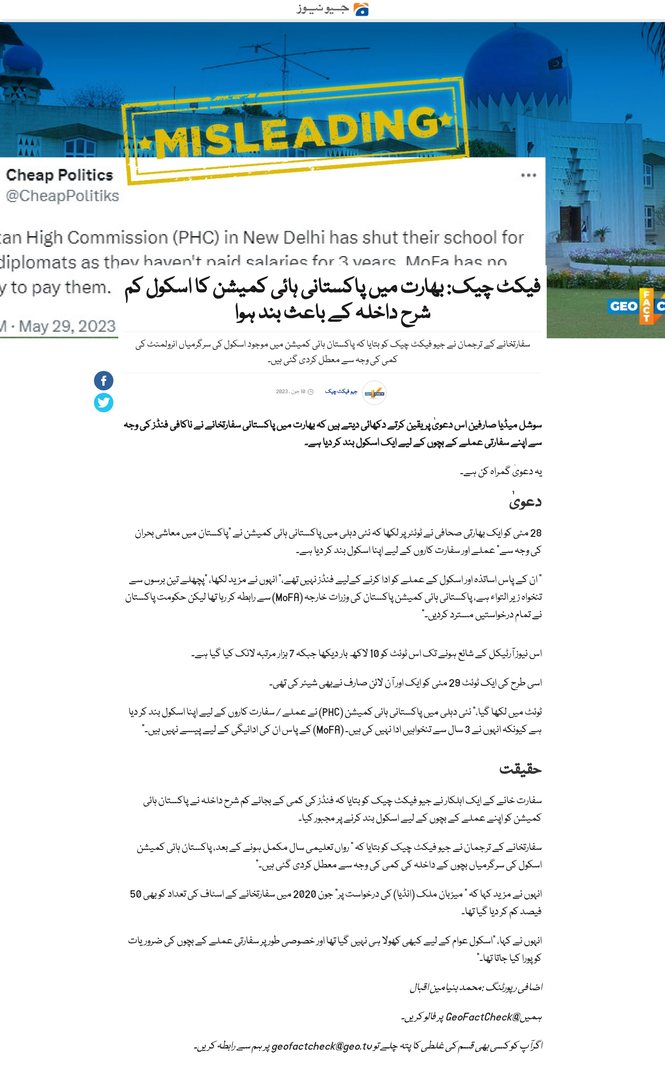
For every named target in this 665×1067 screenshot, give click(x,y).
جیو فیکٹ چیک (341, 391)
